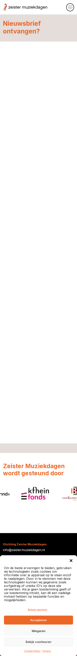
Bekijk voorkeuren (38, 642)
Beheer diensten (37, 609)
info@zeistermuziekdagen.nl (24, 550)
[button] (71, 560)
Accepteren (38, 620)
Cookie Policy (32, 650)
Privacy (46, 650)
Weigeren (38, 631)
